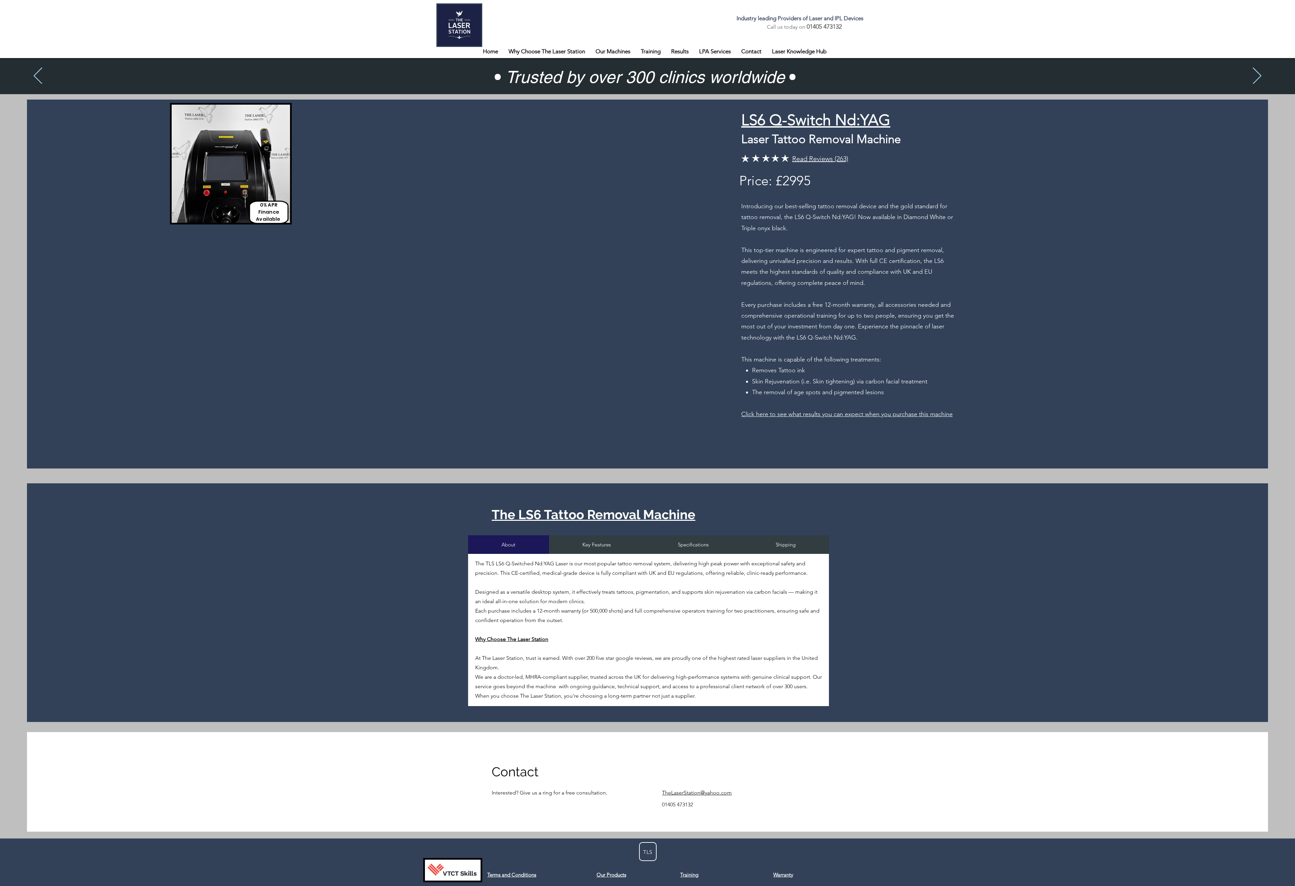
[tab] (508, 544)
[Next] (1257, 76)
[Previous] (38, 76)
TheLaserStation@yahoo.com (697, 792)
